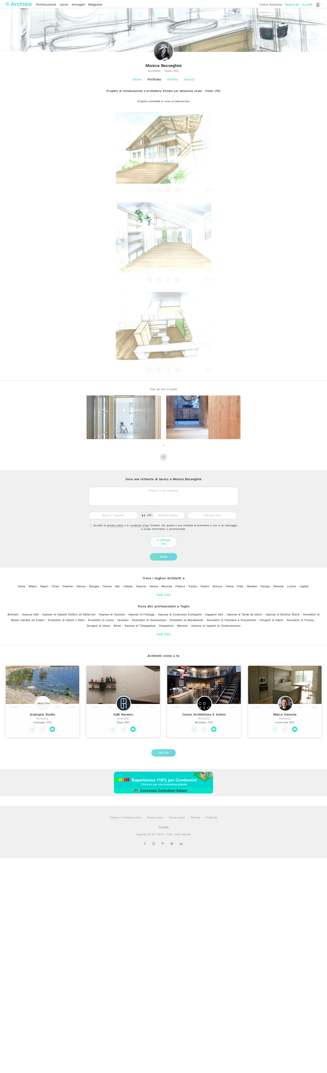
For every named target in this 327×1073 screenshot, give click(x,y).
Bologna (94, 586)
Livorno (291, 586)
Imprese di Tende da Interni (244, 614)
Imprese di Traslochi (112, 614)
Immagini (79, 4)
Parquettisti (166, 625)
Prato (240, 586)
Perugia (265, 586)
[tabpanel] (124, 417)
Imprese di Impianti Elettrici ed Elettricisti (69, 614)
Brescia (217, 586)
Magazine (95, 4)
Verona (153, 586)
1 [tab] (163, 445)
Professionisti (47, 4)
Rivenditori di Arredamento (186, 620)
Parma (229, 586)
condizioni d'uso (139, 525)
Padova (180, 586)
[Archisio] (18, 2)
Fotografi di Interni (271, 620)
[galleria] (163, 148)
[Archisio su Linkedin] (181, 843)
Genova (80, 586)
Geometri (123, 620)
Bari (117, 586)
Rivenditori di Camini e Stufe (66, 620)
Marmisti (182, 625)
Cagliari (304, 586)
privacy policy (115, 525)
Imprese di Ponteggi (141, 614)
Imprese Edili (30, 614)
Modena (252, 586)
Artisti (117, 625)
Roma (21, 586)
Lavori (65, 4)
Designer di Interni (98, 625)
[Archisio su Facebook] (145, 843)
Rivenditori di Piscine (300, 620)
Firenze (107, 586)
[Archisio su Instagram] (154, 843)
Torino (55, 586)
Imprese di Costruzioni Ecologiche (180, 614)
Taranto (204, 586)
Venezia (141, 586)
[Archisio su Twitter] (172, 843)
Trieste (192, 586)
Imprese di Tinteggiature (140, 625)
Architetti (13, 614)
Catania (128, 586)
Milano (33, 586)
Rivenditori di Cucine (101, 620)
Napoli (44, 586)
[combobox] (147, 515)
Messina (166, 586)
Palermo (68, 586)
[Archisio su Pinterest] (163, 843)
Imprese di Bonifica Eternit (283, 614)
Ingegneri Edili (214, 614)
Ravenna (278, 586)
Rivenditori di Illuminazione (149, 620)
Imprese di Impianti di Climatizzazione (215, 625)
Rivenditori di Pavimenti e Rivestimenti (231, 620)
